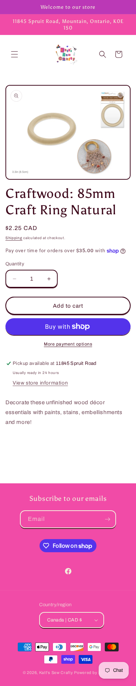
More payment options (68, 344)
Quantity (14, 263)
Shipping (13, 238)
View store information (40, 383)
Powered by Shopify (93, 672)
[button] (14, 54)
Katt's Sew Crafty (56, 672)
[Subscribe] (107, 519)
